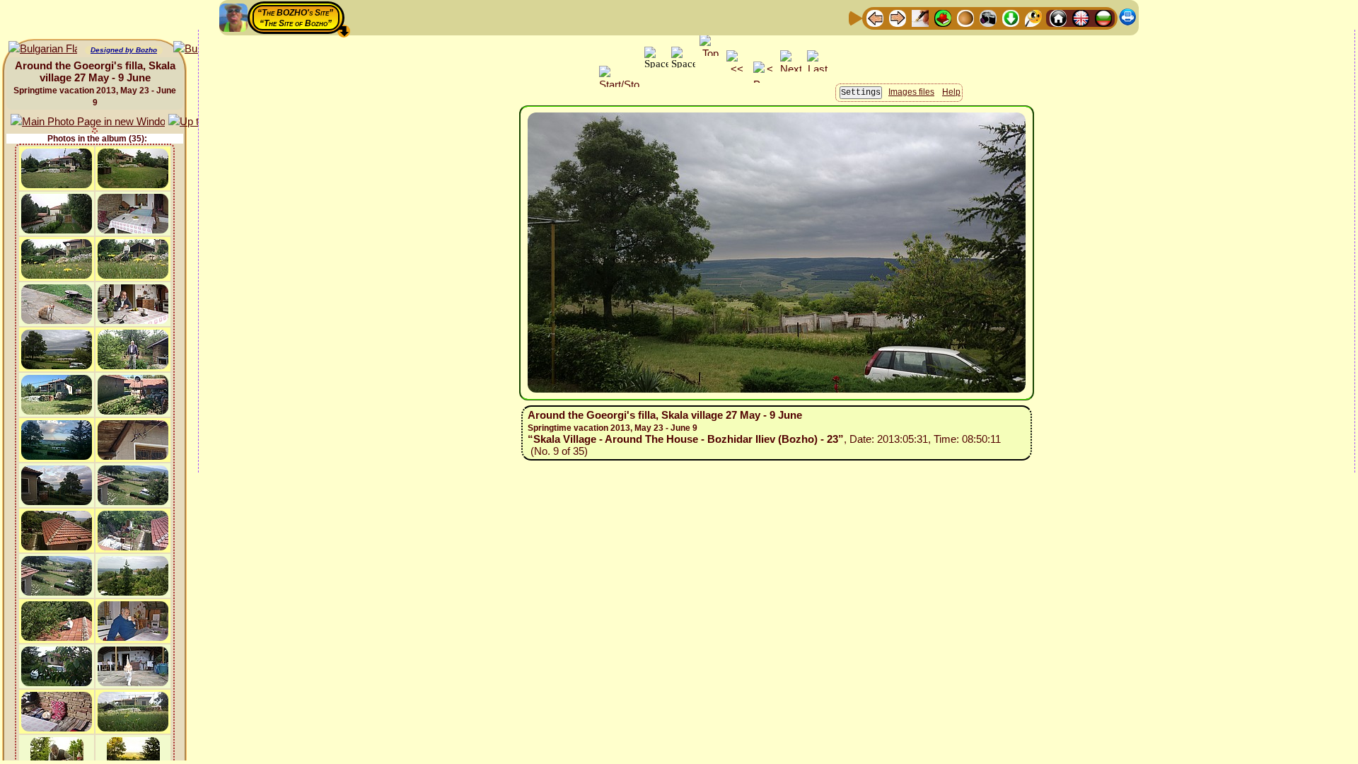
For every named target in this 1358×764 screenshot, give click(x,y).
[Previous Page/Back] (874, 17)
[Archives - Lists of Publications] (920, 17)
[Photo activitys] (988, 17)
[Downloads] (1010, 17)
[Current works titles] (965, 17)
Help (951, 92)
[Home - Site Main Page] (1058, 17)
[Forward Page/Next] (897, 17)
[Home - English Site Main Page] (1080, 17)
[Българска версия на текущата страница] (43, 49)
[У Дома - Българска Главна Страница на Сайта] (1103, 17)
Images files (911, 92)
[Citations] (942, 17)
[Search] (1033, 17)
